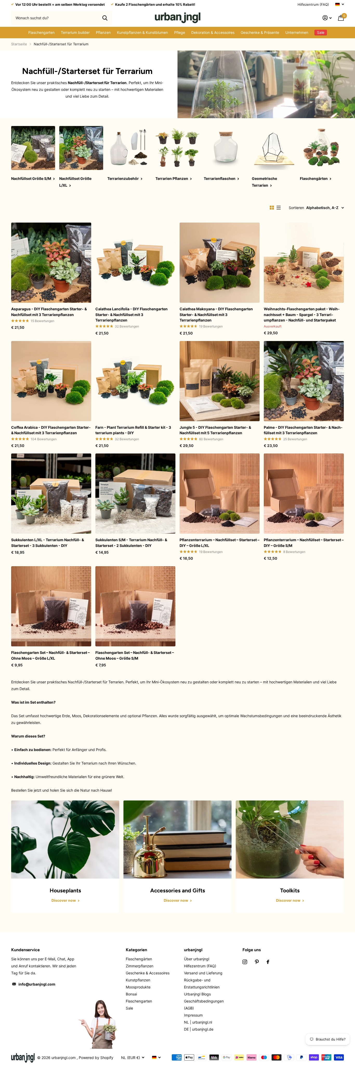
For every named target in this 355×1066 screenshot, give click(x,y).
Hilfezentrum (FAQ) (313, 4)
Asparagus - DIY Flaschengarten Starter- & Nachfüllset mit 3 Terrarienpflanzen (49, 312)
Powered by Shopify (96, 1057)
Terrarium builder (75, 32)
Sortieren (296, 207)
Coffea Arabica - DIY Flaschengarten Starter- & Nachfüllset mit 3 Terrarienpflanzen (51, 430)
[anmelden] (327, 18)
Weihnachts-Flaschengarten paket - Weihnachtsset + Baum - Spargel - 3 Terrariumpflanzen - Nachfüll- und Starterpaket (302, 314)
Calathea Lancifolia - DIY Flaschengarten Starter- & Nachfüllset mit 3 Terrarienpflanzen (131, 314)
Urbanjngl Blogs (197, 994)
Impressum (193, 1015)
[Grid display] (272, 207)
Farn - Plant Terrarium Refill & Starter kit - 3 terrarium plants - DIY (133, 430)
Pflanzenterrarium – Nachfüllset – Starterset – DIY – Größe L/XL (219, 542)
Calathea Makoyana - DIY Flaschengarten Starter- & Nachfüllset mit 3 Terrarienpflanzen (216, 314)
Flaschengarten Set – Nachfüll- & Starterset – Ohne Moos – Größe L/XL (50, 655)
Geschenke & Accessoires (147, 973)
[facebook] (268, 962)
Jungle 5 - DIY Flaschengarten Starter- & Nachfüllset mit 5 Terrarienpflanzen (215, 430)
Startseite (19, 44)
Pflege (179, 32)
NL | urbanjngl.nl (198, 1022)
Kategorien (136, 949)
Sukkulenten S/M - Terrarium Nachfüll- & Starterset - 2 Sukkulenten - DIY (131, 542)
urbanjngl (193, 949)
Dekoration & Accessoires (212, 32)
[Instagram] (244, 962)
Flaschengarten (41, 32)
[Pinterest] (257, 962)
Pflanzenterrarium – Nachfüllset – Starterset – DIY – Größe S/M (304, 542)
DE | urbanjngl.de (198, 1029)
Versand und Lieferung (203, 973)
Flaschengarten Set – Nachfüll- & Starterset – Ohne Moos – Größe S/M (134, 655)
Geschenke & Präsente (260, 32)
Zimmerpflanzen (139, 966)
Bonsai (131, 994)
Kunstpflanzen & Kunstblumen (142, 32)
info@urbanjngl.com (36, 984)
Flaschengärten (139, 959)
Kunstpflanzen (138, 980)
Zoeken (105, 18)
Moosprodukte (138, 987)
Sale (129, 1008)
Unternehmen (296, 32)
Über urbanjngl (196, 959)
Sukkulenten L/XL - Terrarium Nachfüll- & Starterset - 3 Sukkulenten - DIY (47, 542)
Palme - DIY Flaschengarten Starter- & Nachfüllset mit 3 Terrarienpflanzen (303, 430)
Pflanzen (103, 32)
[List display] (279, 207)
